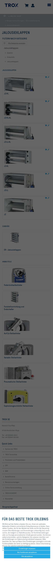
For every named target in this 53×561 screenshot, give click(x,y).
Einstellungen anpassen (27, 548)
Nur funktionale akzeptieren (27, 552)
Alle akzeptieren (27, 556)
